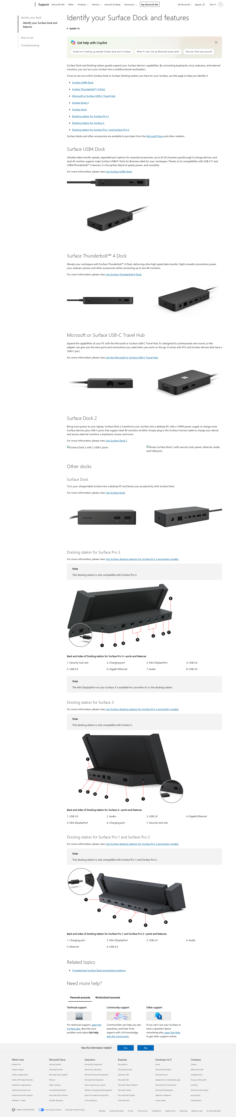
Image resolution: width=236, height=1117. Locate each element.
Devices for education (93, 1069)
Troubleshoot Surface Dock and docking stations (99, 970)
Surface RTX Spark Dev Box (22, 1080)
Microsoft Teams (124, 1090)
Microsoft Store (154, 136)
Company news (196, 1074)
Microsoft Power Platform (128, 1085)
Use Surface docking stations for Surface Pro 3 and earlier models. (142, 559)
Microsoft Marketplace (164, 1090)
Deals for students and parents (97, 1095)
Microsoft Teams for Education (96, 1074)
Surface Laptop (17, 1069)
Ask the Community (118, 1036)
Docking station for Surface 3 (88, 123)
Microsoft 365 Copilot (126, 1095)
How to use (27, 37)
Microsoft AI (122, 1064)
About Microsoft (197, 1069)
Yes (125, 1047)
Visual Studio (160, 1100)
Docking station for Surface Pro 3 (90, 116)
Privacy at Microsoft (198, 1080)
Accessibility (195, 1095)
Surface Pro (16, 1064)
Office (71, 4)
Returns (52, 1080)
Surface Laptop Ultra (20, 1074)
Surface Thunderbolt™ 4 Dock (88, 89)
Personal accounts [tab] (80, 997)
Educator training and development (98, 1090)
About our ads (196, 1111)
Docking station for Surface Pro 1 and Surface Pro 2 (100, 129)
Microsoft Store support (58, 1074)
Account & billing (112, 4)
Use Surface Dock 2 (116, 440)
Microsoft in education (93, 1064)
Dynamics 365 (123, 1074)
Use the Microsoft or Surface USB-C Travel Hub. (132, 357)
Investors (194, 1085)
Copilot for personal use (21, 1090)
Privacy (130, 1111)
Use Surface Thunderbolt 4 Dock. (124, 274)
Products (82, 4)
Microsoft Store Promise (58, 1095)
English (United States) (26, 1109)
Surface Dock (79, 109)
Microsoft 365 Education (94, 1080)
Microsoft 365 (58, 4)
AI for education (91, 1100)
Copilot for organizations (21, 1085)
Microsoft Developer (163, 1069)
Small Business (124, 1100)
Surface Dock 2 (80, 102)
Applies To (74, 28)
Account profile (55, 1064)
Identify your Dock (31, 17)
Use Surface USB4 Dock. (119, 171)
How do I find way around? (199, 51)
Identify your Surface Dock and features (40, 24)
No (145, 1047)
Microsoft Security (125, 1069)
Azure (157, 1064)
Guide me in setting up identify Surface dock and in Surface (102, 51)
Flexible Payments (56, 1100)
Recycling (183, 1111)
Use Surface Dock (115, 492)
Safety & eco (170, 1111)
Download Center (56, 1069)
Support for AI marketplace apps (167, 1080)
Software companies (163, 1095)
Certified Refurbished (57, 1090)
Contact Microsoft (116, 1111)
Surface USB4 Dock (82, 82)
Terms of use (143, 1111)
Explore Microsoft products (22, 1095)
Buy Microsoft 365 (149, 4)
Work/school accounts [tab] (107, 997)
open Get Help (172, 1032)
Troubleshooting (30, 45)
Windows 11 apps (19, 1100)
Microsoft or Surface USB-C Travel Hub (93, 96)
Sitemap (102, 1111)
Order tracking (54, 1085)
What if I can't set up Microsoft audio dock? (158, 51)
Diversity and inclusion (199, 1090)
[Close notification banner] (216, 42)
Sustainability (196, 1100)
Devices (95, 4)
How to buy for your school (95, 1085)
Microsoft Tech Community (165, 1085)
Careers (194, 1064)
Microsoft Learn (161, 1074)
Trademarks (156, 1111)
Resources (129, 4)
